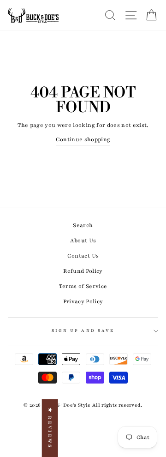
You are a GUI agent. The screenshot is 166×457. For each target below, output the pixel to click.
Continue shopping (83, 139)
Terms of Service (83, 286)
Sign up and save (83, 330)
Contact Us (83, 255)
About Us (83, 240)
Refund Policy (82, 271)
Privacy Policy (83, 301)
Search (83, 225)
